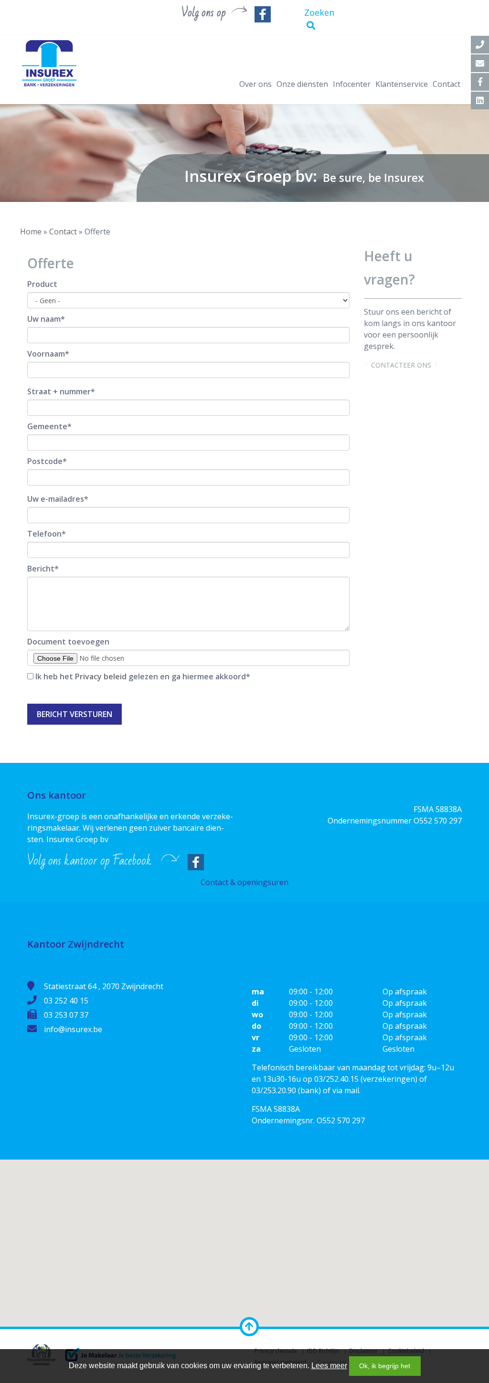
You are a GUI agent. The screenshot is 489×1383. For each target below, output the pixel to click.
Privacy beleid (101, 676)
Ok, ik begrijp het (384, 1366)
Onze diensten (302, 84)
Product (42, 284)
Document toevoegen (68, 641)
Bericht (40, 568)
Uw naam (44, 319)
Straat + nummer (59, 391)
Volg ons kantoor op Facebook (89, 860)
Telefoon (44, 533)
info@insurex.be (73, 1029)
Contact (446, 84)
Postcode (45, 461)
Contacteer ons (401, 365)
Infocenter (352, 84)
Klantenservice (401, 84)
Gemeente (47, 426)
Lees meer (329, 1366)
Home (31, 231)
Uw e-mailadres (55, 499)
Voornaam (46, 353)
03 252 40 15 (66, 1000)
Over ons (255, 84)
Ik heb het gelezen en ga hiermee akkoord (140, 676)
